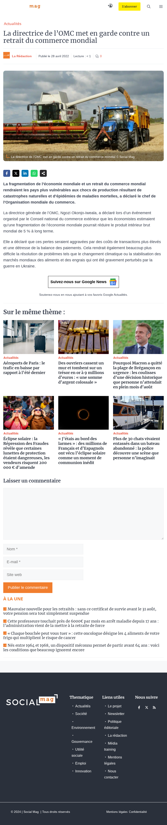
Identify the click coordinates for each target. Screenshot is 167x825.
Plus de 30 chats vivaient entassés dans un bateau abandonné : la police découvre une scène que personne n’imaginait (136, 448)
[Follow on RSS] (154, 707)
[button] (149, 6)
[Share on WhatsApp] (34, 173)
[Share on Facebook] (6, 173)
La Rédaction (22, 56)
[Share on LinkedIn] (25, 173)
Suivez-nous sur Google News (78, 282)
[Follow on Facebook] (139, 707)
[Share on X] (15, 173)
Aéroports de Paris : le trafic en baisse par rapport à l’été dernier (24, 368)
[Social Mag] (22, 6)
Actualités (12, 23)
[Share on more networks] (43, 173)
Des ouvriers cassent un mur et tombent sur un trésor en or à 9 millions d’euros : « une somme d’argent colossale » (81, 373)
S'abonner (129, 6)
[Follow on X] (147, 707)
